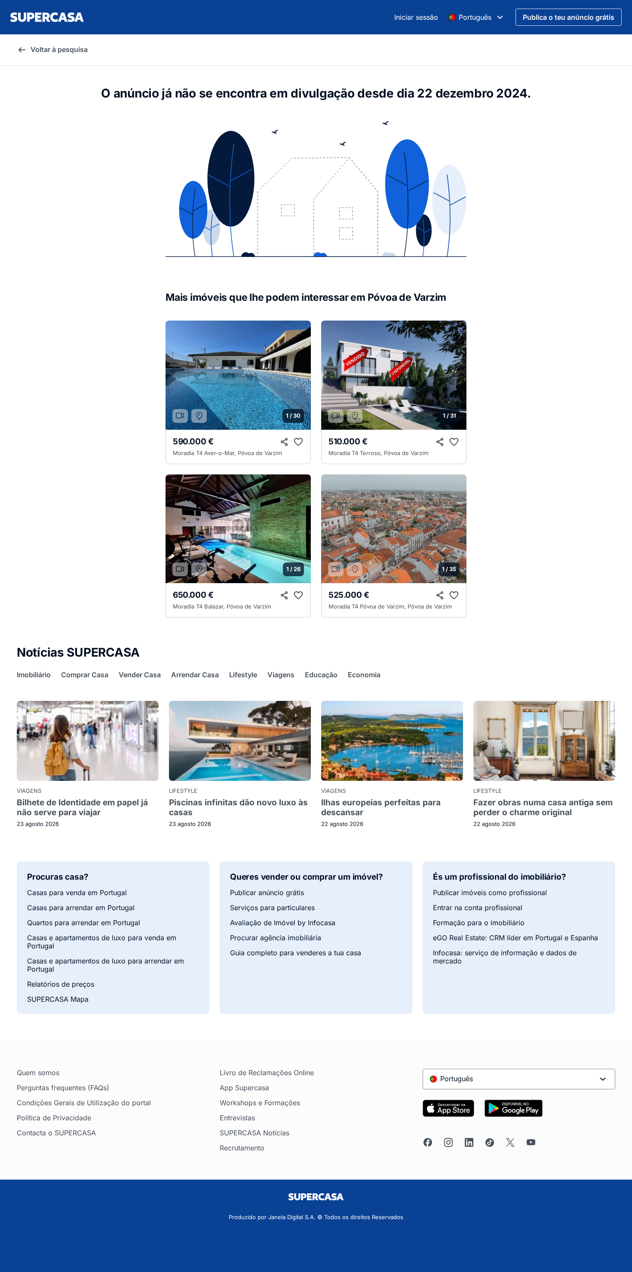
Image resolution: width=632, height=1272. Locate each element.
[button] (299, 375)
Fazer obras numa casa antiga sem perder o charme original (543, 807)
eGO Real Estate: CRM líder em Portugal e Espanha (515, 938)
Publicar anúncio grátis (267, 893)
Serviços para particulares (272, 908)
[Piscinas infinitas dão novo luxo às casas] (240, 741)
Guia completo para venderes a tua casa (295, 953)
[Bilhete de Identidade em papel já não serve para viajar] (88, 741)
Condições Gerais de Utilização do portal (84, 1103)
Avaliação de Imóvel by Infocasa (282, 923)
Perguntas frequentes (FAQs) (63, 1088)
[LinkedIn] (469, 1142)
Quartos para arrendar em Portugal (83, 923)
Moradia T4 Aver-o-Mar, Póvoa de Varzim (227, 453)
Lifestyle (183, 791)
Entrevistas (237, 1118)
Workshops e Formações (260, 1103)
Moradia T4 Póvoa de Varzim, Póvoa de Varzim (390, 606)
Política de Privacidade (54, 1118)
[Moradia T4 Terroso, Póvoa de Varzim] (393, 375)
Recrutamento (242, 1148)
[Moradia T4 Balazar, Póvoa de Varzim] (238, 529)
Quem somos (38, 1073)
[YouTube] (531, 1142)
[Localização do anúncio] (199, 416)
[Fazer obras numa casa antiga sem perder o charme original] (544, 741)
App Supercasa (244, 1088)
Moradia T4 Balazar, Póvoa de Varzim (222, 606)
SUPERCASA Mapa (58, 999)
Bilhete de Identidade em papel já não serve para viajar (82, 807)
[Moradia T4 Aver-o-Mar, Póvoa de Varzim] (238, 375)
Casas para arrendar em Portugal (81, 908)
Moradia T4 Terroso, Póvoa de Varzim (378, 453)
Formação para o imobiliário (479, 923)
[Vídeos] (180, 416)
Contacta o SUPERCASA (56, 1133)
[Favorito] (298, 442)
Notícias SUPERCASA (78, 652)
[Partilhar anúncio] (284, 442)
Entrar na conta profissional (477, 908)
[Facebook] (428, 1142)
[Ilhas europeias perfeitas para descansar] (392, 741)
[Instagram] (448, 1142)
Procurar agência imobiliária (275, 938)
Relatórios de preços (60, 984)
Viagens (29, 791)
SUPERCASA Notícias (254, 1133)
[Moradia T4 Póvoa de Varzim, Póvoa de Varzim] (393, 529)
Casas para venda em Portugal (77, 893)
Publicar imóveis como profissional (490, 893)
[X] (510, 1142)
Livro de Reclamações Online (267, 1073)
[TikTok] (490, 1142)
